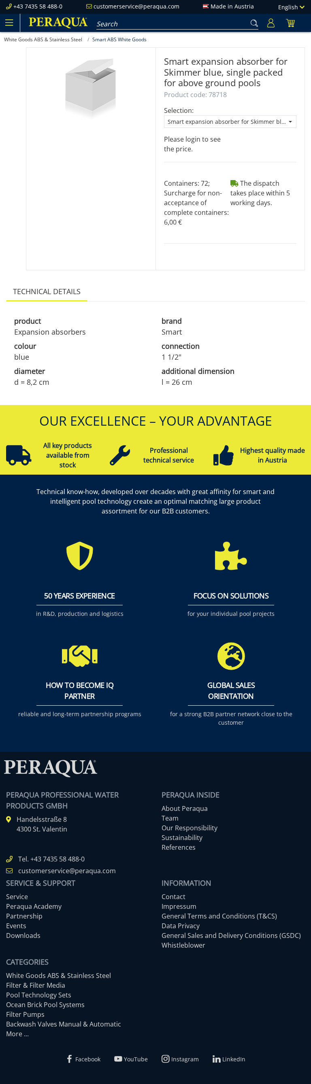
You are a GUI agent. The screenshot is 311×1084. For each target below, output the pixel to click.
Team (170, 818)
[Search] (252, 21)
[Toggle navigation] (8, 22)
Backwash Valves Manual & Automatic (63, 1024)
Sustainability (182, 837)
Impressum (179, 906)
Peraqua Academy (34, 906)
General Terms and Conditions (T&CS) (219, 916)
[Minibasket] (290, 23)
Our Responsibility (189, 827)
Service (17, 896)
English (289, 7)
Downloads (23, 935)
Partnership (24, 916)
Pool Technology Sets (38, 995)
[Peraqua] (58, 23)
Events (16, 925)
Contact (173, 896)
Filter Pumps (25, 1014)
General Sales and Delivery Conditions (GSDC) (231, 935)
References (179, 847)
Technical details (47, 291)
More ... (17, 1033)
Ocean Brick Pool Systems (45, 1004)
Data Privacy (181, 925)
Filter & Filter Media (35, 985)
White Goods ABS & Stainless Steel (58, 975)
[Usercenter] (270, 23)
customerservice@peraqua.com (136, 6)
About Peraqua (185, 808)
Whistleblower (183, 945)
